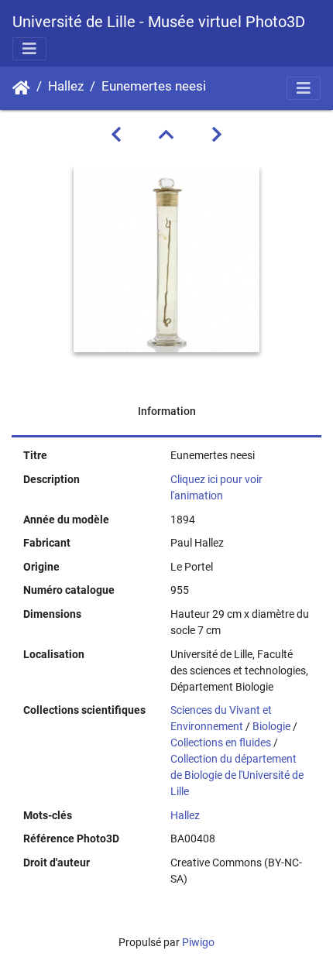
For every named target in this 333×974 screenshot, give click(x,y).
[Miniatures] (166, 135)
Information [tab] (167, 411)
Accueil (21, 88)
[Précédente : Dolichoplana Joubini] (116, 135)
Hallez (66, 86)
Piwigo (198, 942)
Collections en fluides (220, 742)
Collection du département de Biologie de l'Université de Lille (237, 775)
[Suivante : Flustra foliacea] (217, 135)
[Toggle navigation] (29, 48)
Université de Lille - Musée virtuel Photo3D (158, 21)
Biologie (271, 726)
